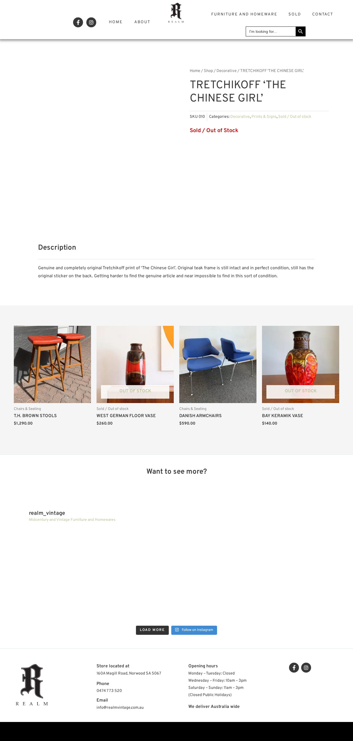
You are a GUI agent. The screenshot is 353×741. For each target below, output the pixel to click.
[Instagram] (91, 22)
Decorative (226, 71)
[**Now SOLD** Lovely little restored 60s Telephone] (306, 599)
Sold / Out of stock (294, 116)
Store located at (113, 666)
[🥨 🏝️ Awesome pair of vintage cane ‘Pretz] (46, 551)
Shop (208, 71)
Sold (294, 14)
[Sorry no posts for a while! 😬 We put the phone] (219, 599)
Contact (322, 14)
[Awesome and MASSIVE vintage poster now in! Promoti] (46, 599)
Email (102, 700)
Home (116, 22)
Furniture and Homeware (244, 14)
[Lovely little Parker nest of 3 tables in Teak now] (219, 551)
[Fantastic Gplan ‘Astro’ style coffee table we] (133, 551)
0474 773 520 (109, 691)
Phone (103, 684)
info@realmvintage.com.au (120, 707)
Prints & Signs (264, 116)
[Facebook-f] (78, 22)
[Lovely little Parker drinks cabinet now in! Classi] (133, 599)
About (142, 22)
